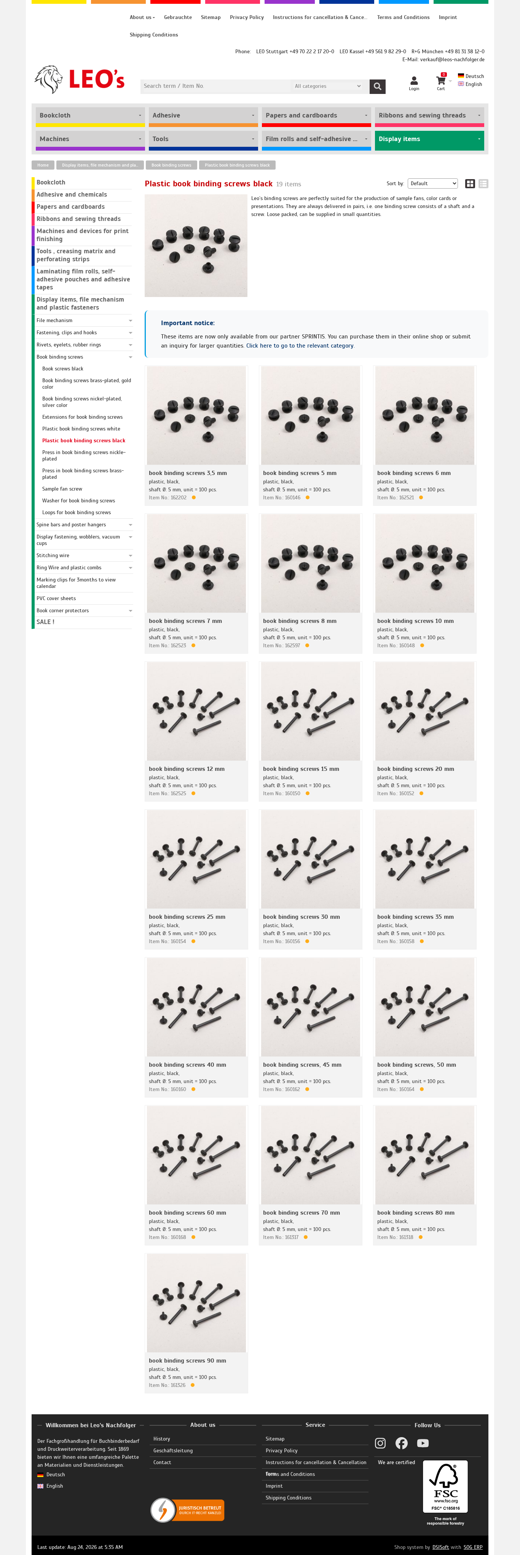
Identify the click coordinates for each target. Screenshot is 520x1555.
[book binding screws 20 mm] (424, 711)
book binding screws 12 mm (187, 769)
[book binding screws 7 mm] (196, 563)
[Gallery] (470, 183)
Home (43, 165)
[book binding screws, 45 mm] (310, 1007)
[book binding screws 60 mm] (196, 1155)
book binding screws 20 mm (415, 769)
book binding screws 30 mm (301, 917)
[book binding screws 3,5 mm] (196, 415)
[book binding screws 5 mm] (310, 415)
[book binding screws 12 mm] (196, 711)
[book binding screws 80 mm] (424, 1155)
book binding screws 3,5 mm (188, 473)
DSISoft (440, 1547)
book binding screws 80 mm (416, 1213)
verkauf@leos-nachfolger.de (452, 59)
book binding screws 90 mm (187, 1360)
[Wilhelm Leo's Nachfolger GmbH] (79, 79)
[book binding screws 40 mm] (196, 1007)
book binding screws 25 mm (187, 917)
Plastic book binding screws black (237, 165)
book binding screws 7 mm (185, 621)
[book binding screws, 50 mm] (424, 1007)
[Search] (378, 86)
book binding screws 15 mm (301, 769)
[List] (483, 183)
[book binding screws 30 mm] (310, 859)
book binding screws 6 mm (414, 473)
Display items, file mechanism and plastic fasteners (103, 165)
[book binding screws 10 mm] (424, 563)
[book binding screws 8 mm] (310, 563)
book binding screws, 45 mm (302, 1065)
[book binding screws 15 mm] (310, 711)
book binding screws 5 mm (300, 473)
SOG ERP (473, 1547)
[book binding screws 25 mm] (196, 859)
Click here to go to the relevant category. (300, 345)
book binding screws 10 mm (415, 621)
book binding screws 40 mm (187, 1065)
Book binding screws (171, 165)
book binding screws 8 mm (300, 621)
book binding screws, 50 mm (416, 1065)
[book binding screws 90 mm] (196, 1302)
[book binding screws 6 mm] (424, 415)
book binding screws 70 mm (301, 1213)
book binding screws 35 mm (415, 917)
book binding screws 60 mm (187, 1213)
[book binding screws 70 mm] (310, 1155)
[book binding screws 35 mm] (424, 859)
